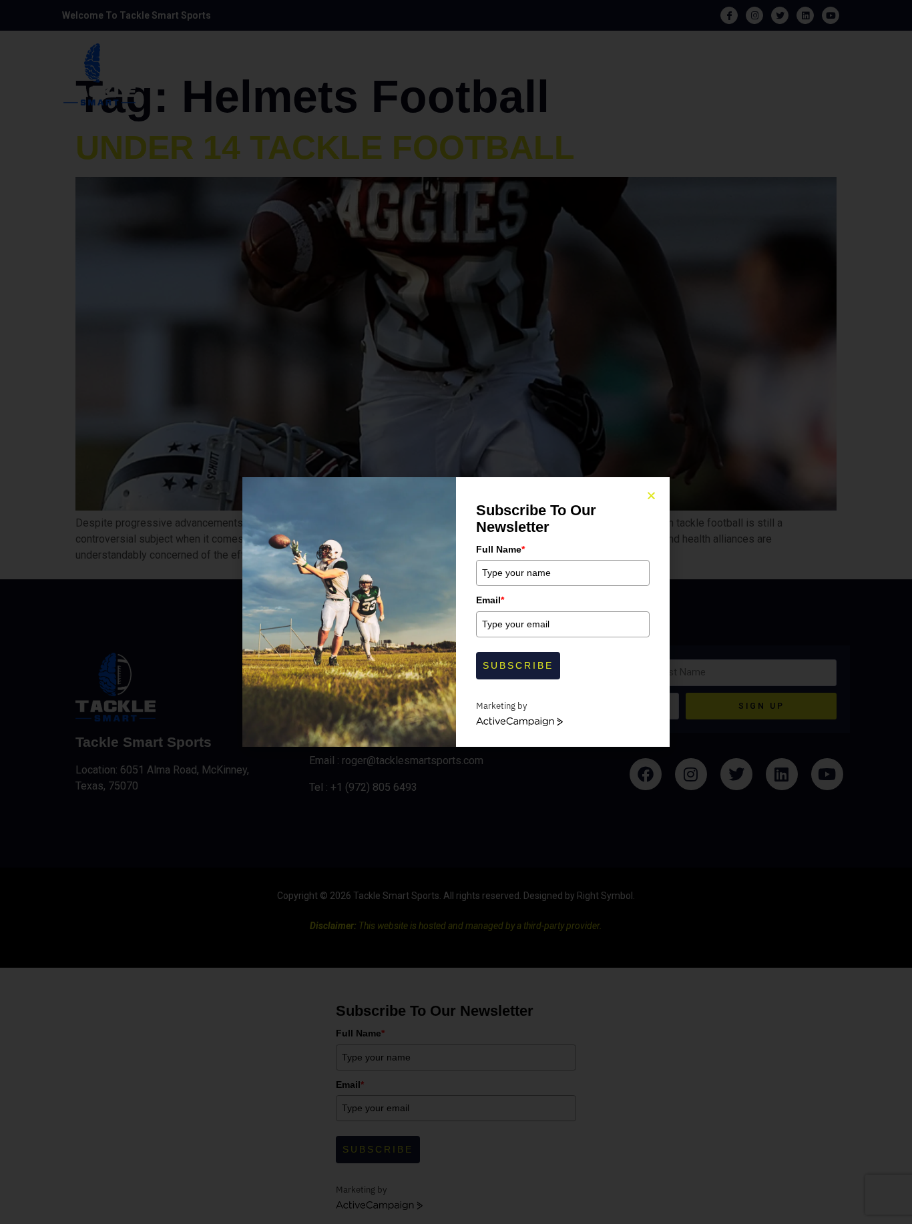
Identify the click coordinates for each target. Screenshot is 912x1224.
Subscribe (518, 665)
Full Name (500, 549)
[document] (456, 612)
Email (490, 600)
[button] (651, 496)
